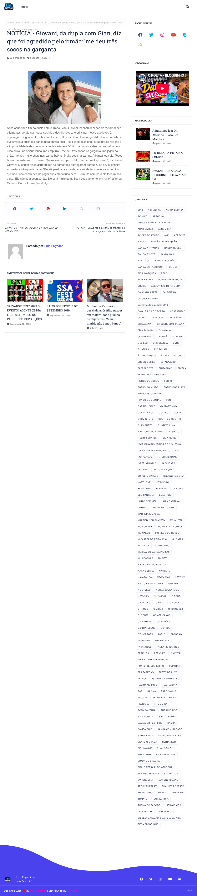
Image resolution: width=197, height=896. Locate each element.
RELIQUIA (143, 704)
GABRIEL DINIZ (146, 406)
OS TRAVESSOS (146, 628)
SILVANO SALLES (165, 754)
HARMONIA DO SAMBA (150, 431)
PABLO (161, 634)
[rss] (140, 44)
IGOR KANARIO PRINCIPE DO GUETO (158, 450)
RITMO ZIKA (160, 704)
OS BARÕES (163, 621)
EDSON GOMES (146, 362)
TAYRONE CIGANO (168, 780)
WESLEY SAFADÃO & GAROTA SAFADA (159, 818)
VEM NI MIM (164, 811)
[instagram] (162, 35)
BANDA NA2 (167, 254)
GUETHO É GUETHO (169, 419)
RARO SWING (168, 691)
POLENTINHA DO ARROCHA (153, 659)
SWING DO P (171, 773)
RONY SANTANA (146, 710)
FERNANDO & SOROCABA (152, 374)
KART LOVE (144, 482)
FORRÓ (168, 381)
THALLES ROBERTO (173, 786)
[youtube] (173, 35)
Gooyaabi (72, 890)
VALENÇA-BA (145, 811)
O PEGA (160, 602)
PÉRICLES (159, 653)
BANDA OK (144, 260)
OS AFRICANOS (161, 615)
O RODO (174, 602)
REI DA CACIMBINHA (164, 697)
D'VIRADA (177, 336)
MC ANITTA (176, 520)
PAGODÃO (176, 634)
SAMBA (171, 723)
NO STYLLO (144, 590)
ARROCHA (158, 216)
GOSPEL (178, 412)
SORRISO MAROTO (148, 773)
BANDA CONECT (173, 248)
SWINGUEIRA (145, 780)
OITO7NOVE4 (175, 609)
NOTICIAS (28, 22)
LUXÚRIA (143, 507)
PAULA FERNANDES (168, 647)
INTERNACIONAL (167, 457)
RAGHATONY (170, 685)
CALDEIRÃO (169, 292)
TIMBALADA (177, 792)
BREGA (142, 286)
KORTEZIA (161, 488)
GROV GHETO (145, 419)
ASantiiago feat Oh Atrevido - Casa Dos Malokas (165, 135)
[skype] (184, 35)
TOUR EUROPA (160, 799)
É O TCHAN (160, 349)
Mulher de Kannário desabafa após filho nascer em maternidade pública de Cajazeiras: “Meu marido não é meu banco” (104, 314)
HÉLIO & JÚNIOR (147, 438)
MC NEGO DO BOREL (167, 533)
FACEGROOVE (145, 368)
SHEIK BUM (144, 754)
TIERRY (162, 792)
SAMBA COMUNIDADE (169, 729)
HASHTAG (174, 431)
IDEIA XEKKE (169, 438)
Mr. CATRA (177, 539)
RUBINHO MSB (169, 710)
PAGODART (144, 640)
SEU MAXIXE (145, 748)
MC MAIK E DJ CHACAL (171, 526)
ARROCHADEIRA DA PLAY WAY (155, 222)
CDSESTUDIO (177, 311)
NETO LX (180, 577)
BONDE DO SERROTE (170, 279)
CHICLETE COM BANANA (170, 324)
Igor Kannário (145, 457)
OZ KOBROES (145, 634)
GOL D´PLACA (146, 412)
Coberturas (165, 330)
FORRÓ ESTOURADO (149, 393)
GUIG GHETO (145, 425)
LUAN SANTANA (171, 501)
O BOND (176, 596)
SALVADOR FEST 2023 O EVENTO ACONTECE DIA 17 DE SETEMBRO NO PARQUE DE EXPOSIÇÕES (24, 312)
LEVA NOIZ (165, 495)
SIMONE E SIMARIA (149, 761)
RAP (140, 691)
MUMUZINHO (162, 545)
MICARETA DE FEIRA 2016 (152, 539)
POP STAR (174, 666)
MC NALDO (144, 533)
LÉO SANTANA (146, 495)
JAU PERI (143, 469)
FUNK (169, 400)
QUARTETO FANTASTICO (165, 678)
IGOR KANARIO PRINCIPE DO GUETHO (159, 444)
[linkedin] (180, 879)
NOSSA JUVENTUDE (167, 590)
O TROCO (143, 609)
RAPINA (151, 691)
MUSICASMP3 (145, 558)
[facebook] (140, 35)
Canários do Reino (148, 298)
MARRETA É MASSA (149, 514)
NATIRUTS (164, 571)
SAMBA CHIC (145, 729)
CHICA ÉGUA (175, 317)
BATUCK (173, 267)
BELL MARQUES (147, 273)
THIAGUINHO (145, 792)
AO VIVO (142, 216)
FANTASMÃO (165, 368)
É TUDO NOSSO (147, 355)
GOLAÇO (164, 412)
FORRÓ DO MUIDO (148, 387)
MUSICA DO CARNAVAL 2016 (153, 552)
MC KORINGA (145, 526)
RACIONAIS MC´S (148, 685)
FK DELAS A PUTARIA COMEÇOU (167, 155)
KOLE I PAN (144, 488)
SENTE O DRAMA (147, 742)
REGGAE (142, 697)
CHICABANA (144, 324)
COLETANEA (144, 336)
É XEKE (165, 355)
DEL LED (143, 343)
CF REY (142, 317)
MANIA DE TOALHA (163, 507)
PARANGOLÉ (145, 647)
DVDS (176, 343)
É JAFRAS (143, 349)
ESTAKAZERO (168, 362)
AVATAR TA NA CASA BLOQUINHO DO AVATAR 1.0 (169, 175)
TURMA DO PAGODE (149, 805)
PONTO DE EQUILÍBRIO (151, 666)
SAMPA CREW (145, 735)
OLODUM (143, 615)
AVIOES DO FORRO (148, 235)
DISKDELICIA (160, 343)
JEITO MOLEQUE (163, 469)
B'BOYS (142, 241)
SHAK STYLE (164, 748)
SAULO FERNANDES (169, 735)
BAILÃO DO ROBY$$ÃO (164, 241)
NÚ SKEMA (160, 596)
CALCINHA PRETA (147, 292)
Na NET (162, 558)
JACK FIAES (168, 463)
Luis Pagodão (17, 57)
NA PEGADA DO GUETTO (152, 564)
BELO (164, 273)
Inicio (190, 890)
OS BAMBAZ (144, 621)
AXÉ (166, 235)
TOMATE (142, 799)
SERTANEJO (169, 742)
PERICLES (143, 653)
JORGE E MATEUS (148, 476)
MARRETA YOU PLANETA (151, 520)
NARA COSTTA (146, 571)
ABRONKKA (154, 210)
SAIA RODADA (146, 716)
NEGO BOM (163, 577)
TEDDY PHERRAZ (147, 786)
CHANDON (157, 317)
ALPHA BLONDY (175, 210)
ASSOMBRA (164, 229)
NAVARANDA (145, 577)
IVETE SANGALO (147, 463)
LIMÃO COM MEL (147, 501)
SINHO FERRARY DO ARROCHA (155, 767)
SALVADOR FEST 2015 (150, 723)
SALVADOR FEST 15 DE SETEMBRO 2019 (62, 308)
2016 (140, 210)
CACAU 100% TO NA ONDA (165, 286)
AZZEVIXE (179, 235)
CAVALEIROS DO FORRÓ (151, 311)
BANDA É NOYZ (146, 254)
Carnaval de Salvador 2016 (153, 305)
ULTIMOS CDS (173, 805)
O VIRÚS (158, 609)
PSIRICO (142, 678)
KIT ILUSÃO (162, 482)
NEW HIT (173, 583)
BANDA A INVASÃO (148, 248)
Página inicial (14, 22)
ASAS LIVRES (145, 229)
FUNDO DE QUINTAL (149, 400)
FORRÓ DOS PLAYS (174, 387)
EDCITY (178, 355)
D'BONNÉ (162, 336)
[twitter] (151, 35)
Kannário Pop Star (173, 476)
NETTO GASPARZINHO (150, 583)
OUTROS (165, 628)
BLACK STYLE (145, 279)
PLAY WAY (175, 653)
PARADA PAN (162, 640)
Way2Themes (38, 890)
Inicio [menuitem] (24, 6)
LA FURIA (178, 488)
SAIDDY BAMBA (167, 716)
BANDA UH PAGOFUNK (150, 267)
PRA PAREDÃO (146, 672)
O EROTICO (144, 602)
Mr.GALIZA (143, 545)
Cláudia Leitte (145, 330)
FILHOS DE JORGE (148, 381)
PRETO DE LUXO (168, 672)
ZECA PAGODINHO (148, 824)
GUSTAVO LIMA (166, 425)
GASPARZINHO (168, 406)
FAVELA (182, 368)
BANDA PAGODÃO (165, 260)
